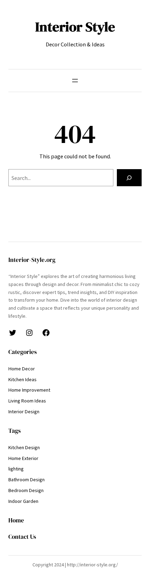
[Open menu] (75, 80)
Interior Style (75, 26)
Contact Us (22, 537)
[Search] (129, 178)
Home (16, 520)
